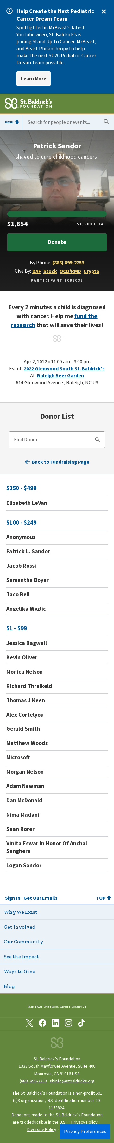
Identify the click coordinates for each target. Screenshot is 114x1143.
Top (101, 898)
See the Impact (21, 957)
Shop (31, 1006)
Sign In (12, 898)
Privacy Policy (84, 1122)
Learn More (33, 78)
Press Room (51, 1006)
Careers (65, 1006)
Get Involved (19, 927)
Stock (50, 271)
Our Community (23, 942)
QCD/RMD (70, 271)
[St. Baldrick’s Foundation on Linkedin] (55, 1024)
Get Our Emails (40, 898)
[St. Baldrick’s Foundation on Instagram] (68, 1024)
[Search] (97, 440)
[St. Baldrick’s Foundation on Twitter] (29, 1024)
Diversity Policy (41, 1129)
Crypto (91, 271)
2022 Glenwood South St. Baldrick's (64, 368)
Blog (9, 986)
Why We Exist (20, 912)
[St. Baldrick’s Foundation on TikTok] (81, 1024)
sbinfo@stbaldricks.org (72, 1081)
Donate (57, 242)
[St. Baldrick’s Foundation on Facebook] (42, 1024)
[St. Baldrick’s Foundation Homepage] (28, 104)
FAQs (38, 1006)
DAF (36, 271)
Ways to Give (19, 971)
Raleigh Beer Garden (60, 375)
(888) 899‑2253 (33, 1081)
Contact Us (79, 1006)
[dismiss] (104, 11)
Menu (9, 122)
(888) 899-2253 (68, 262)
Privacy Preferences (85, 1131)
